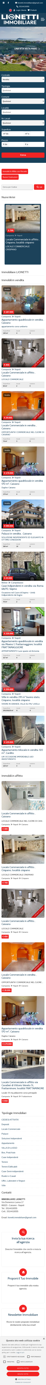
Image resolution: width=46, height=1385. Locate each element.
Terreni (5, 1162)
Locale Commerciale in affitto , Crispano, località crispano (18, 869)
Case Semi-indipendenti (13, 1171)
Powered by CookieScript (23, 1382)
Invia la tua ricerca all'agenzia (23, 1240)
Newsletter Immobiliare (23, 1315)
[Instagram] (3, 3)
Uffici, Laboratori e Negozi (13, 1181)
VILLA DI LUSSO (9, 1148)
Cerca (23, 155)
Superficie (6, 130)
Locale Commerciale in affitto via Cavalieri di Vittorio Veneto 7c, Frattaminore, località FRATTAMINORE (23, 1085)
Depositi (5, 1124)
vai (40, 187)
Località (5, 108)
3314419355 (24, 6)
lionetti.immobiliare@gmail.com (30, 3)
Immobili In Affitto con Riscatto (15, 171)
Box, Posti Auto (8, 1153)
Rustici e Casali (9, 1176)
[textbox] (23, 101)
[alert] (23, 1361)
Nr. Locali (6, 118)
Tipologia (6, 86)
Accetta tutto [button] (23, 1368)
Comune (5, 97)
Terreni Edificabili (9, 1167)
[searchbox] (23, 91)
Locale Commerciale (11, 1129)
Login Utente (20, 10)
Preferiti (33, 10)
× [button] (44, 1339)
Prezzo (5, 140)
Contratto (6, 75)
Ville (4, 1185)
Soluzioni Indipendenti (12, 1138)
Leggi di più (20, 1352)
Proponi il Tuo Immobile (23, 1278)
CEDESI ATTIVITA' (10, 1120)
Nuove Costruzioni (10, 177)
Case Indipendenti (10, 1157)
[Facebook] (8, 3)
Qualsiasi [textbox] (7, 123)
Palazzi (5, 1134)
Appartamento (8, 1143)
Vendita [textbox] (6, 79)
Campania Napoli (14, 235)
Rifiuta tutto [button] (23, 1374)
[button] (4, 1356)
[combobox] (23, 79)
